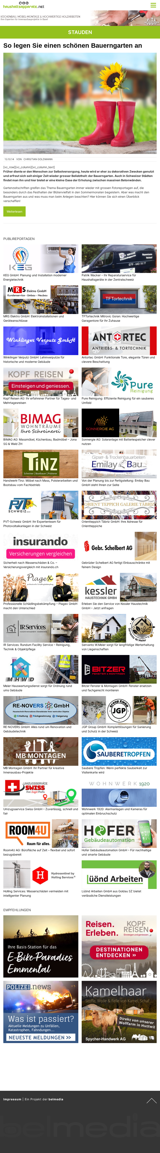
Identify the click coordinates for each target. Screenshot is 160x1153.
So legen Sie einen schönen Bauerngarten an (72, 45)
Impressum (12, 1099)
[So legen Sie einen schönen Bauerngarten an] (80, 103)
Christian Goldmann (38, 159)
